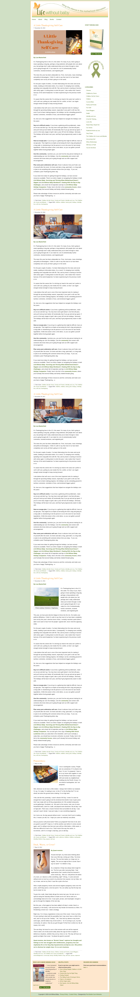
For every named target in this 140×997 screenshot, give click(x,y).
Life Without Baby (70, 9)
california (61, 837)
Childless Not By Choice (48, 200)
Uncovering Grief (90, 139)
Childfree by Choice (91, 93)
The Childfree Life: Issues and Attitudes (54, 953)
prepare (48, 839)
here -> (86, 967)
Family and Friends (60, 200)
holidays (74, 202)
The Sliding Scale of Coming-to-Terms (70, 977)
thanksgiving (44, 204)
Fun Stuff (88, 107)
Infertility (79, 202)
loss (35, 204)
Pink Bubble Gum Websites (94, 994)
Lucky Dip (89, 122)
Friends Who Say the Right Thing (68, 973)
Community (46, 955)
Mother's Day (41, 839)
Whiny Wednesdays (91, 142)
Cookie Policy (73, 994)
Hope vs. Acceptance (65, 979)
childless (63, 202)
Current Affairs (90, 102)
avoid (57, 837)
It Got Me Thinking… (91, 119)
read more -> (36, 985)
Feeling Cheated (64, 975)
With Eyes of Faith (91, 144)
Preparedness (39, 760)
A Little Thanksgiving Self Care (48, 25)
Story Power (89, 133)
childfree (58, 202)
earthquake (77, 837)
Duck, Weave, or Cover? (44, 844)
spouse (72, 955)
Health (88, 113)
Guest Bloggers (74, 951)
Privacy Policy (64, 994)
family (67, 202)
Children (57, 951)
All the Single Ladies (65, 981)
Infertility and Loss (70, 200)
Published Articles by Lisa (93, 130)
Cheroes (88, 90)
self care (38, 204)
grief (70, 202)
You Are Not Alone (91, 147)
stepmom (77, 955)
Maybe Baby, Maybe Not (92, 124)
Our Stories (89, 127)
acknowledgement (38, 955)
